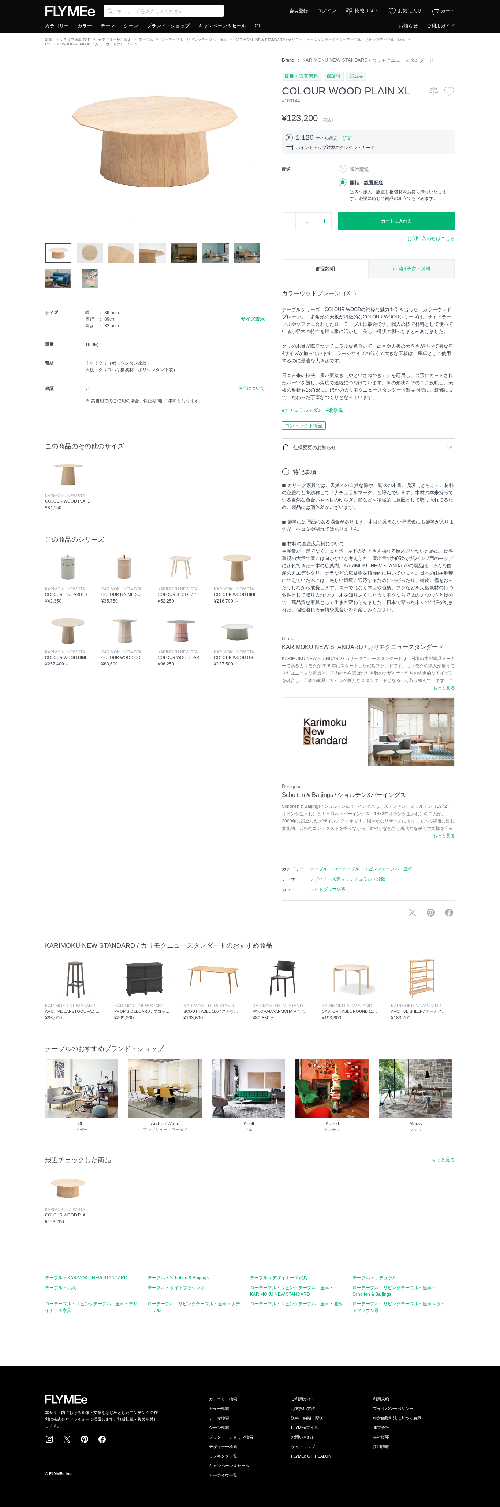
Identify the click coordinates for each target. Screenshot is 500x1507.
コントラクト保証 (304, 425)
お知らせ (408, 26)
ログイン (326, 11)
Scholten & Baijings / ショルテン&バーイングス (344, 795)
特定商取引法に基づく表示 (397, 1418)
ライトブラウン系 (327, 889)
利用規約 (381, 1399)
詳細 (347, 138)
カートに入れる (396, 221)
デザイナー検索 (223, 1446)
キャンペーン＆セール (222, 26)
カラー (85, 26)
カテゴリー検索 (223, 1399)
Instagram (49, 1439)
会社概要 (381, 1437)
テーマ (108, 26)
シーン (131, 26)
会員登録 (298, 11)
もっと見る (443, 1160)
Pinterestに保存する (431, 912)
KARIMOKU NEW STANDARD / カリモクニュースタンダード (368, 60)
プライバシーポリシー (393, 1408)
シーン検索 (219, 1427)
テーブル (146, 40)
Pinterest (84, 1439)
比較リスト (367, 11)
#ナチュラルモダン (302, 410)
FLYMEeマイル (304, 1427)
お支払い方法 (303, 1408)
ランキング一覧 (223, 1456)
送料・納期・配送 (307, 1418)
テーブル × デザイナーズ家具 (278, 1277)
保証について (251, 388)
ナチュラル (361, 879)
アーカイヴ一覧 (223, 1475)
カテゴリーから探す (114, 40)
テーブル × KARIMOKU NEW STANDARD (86, 1277)
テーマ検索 (219, 1418)
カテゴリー (57, 26)
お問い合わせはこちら (431, 238)
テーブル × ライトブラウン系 (176, 1287)
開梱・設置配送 (366, 183)
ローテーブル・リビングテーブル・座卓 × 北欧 (296, 1303)
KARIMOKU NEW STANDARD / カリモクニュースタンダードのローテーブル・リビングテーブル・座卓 (320, 40)
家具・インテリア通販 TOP (67, 40)
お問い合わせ (303, 1437)
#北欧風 (334, 410)
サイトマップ (303, 1446)
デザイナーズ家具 (327, 879)
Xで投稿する (412, 912)
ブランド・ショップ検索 (231, 1437)
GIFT (261, 26)
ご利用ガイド (440, 26)
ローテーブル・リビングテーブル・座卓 (194, 40)
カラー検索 (219, 1408)
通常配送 (359, 169)
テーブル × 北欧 (60, 1287)
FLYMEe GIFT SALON (311, 1456)
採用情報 (381, 1446)
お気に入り (410, 11)
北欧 (381, 879)
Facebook (102, 1439)
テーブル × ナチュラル (374, 1277)
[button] (51, 139)
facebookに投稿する (449, 912)
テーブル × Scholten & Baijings (178, 1277)
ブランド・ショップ (168, 26)
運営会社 (381, 1427)
